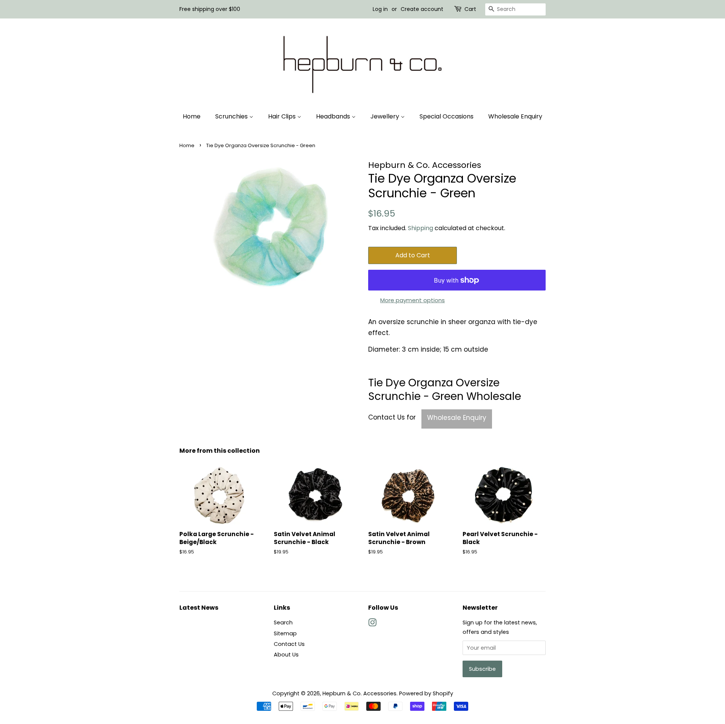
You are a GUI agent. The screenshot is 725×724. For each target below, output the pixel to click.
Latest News (198, 607)
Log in (380, 9)
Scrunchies (232, 116)
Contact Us (289, 644)
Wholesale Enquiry (515, 116)
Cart (470, 9)
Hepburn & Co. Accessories (359, 693)
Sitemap (285, 633)
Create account (422, 9)
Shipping (420, 228)
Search (283, 622)
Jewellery (385, 116)
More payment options (412, 300)
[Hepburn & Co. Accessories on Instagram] (372, 624)
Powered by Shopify (426, 693)
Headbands (334, 116)
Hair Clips (282, 116)
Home (192, 116)
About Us (286, 654)
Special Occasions (447, 116)
